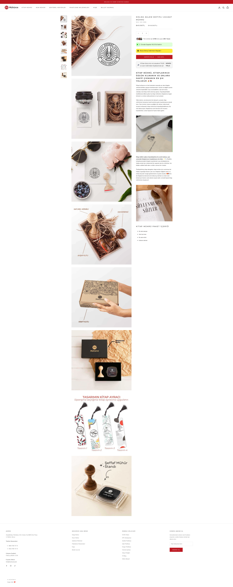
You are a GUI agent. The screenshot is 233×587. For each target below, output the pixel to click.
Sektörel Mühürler (57, 7)
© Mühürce (11, 579)
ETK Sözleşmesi (126, 538)
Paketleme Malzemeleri (79, 7)
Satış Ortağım (126, 553)
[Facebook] (6, 566)
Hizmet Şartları (126, 550)
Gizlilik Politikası (126, 541)
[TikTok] (15, 566)
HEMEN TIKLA (168, 64)
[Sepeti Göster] (227, 7)
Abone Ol (176, 549)
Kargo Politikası (126, 547)
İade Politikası (126, 544)
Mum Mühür (40, 7)
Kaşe (95, 7)
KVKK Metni (125, 535)
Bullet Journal (107, 7)
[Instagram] (10, 566)
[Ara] (223, 7)
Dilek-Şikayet (126, 559)
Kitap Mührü (27, 7)
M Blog (124, 556)
